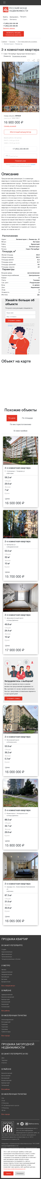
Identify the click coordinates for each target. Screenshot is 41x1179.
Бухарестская (5, 982)
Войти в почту (34, 1124)
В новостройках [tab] (20, 431)
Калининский (5, 1002)
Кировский (5, 1004)
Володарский (5, 1022)
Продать (23, 17)
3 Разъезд (4, 1103)
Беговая (4, 979)
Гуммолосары (6, 1032)
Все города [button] (5, 1036)
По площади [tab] (27, 418)
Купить (5, 17)
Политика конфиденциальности (14, 1169)
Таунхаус (4, 1060)
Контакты (13, 19)
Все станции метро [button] (8, 986)
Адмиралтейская (6, 972)
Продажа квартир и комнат (27, 42)
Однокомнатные (6, 952)
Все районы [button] (5, 1011)
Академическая (6, 974)
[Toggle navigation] (4, 2)
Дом (2, 1058)
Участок (4, 1063)
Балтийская (5, 977)
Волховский (5, 1078)
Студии (3, 949)
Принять (8, 1173)
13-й (2, 1098)
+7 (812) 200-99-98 (10, 23)
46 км (3, 1110)
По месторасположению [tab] (20, 424)
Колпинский (5, 1007)
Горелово (4, 1027)
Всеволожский (6, 1080)
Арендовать (14, 17)
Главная (4, 42)
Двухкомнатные (6, 954)
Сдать (5, 19)
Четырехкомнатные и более (10, 959)
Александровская (7, 1019)
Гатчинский (5, 1085)
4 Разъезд (5, 1108)
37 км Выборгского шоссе (10, 1105)
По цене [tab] (11, 418)
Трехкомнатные (6, 957)
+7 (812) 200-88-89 (10, 26)
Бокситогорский (6, 1073)
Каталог (12, 42)
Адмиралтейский (6, 994)
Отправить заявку (14, 321)
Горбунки (4, 1024)
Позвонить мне (20, 161)
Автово (3, 969)
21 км (3, 1100)
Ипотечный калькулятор (20, 132)
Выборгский (5, 999)
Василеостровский (7, 997)
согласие (33, 164)
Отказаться (20, 1173)
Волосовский (5, 1075)
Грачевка (4, 1029)
